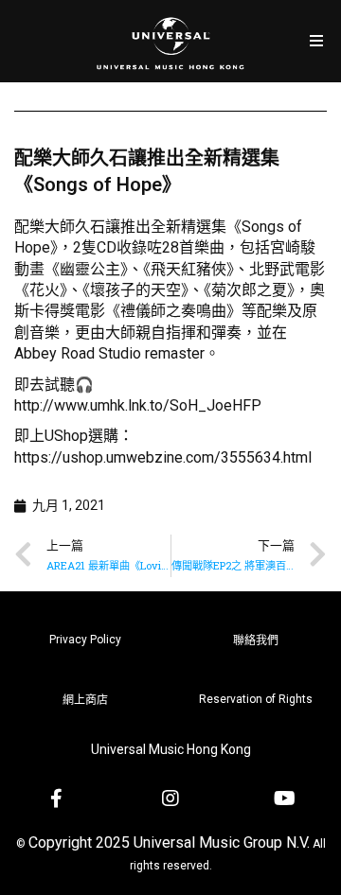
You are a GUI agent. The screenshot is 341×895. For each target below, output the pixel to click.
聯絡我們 (255, 640)
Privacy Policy (85, 639)
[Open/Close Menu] (315, 41)
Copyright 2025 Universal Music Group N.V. (169, 842)
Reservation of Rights (256, 699)
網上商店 (85, 700)
